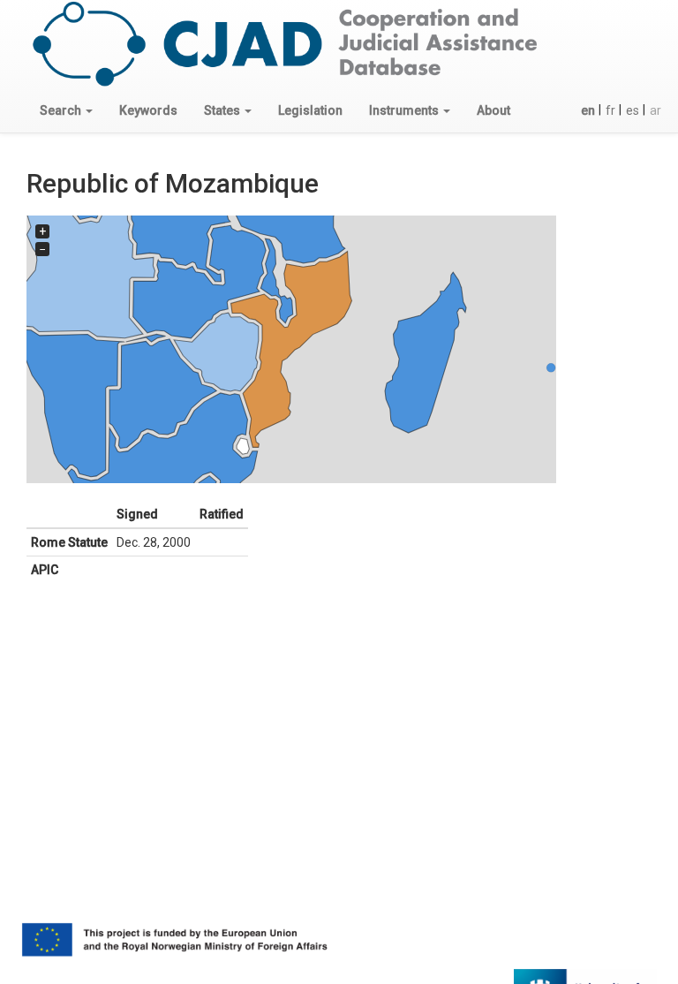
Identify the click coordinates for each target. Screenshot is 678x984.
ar (655, 110)
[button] (66, 110)
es (632, 110)
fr (610, 110)
